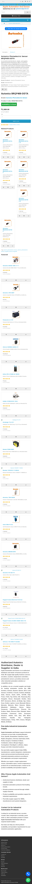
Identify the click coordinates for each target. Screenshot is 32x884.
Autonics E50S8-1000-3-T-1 (11, 265)
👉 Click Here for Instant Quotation (16, 28)
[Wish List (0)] (25, 1)
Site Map (3, 857)
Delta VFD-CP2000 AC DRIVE (11, 374)
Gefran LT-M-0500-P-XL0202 (11, 641)
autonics (19, 250)
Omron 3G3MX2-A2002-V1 (10, 347)
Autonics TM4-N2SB (9, 497)
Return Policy (4, 844)
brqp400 (7, 251)
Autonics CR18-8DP (8, 292)
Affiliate (3, 865)
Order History (4, 872)
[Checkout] (29, 1)
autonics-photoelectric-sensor (10, 250)
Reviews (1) (12, 52)
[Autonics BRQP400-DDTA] (16, 40)
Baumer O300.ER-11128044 (11, 470)
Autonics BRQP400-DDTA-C (8, 141)
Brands (2, 861)
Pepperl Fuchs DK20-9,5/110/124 (12, 599)
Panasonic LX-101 (8, 320)
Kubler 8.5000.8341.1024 (10, 401)
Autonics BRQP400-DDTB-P (8, 230)
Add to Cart (16, 121)
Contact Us (3, 854)
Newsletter (3, 875)
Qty (2, 114)
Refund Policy (4, 842)
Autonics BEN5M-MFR (9, 551)
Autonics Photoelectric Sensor (16, 98)
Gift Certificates (4, 863)
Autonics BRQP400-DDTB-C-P (24, 199)
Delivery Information (5, 847)
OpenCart (9, 881)
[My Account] (23, 1)
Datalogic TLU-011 (8, 422)
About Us (3, 845)
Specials (3, 866)
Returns (3, 856)
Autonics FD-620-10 (9, 572)
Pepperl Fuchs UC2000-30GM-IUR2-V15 (14, 620)
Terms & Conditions (5, 850)
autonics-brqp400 (13, 251)
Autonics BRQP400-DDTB (23, 170)
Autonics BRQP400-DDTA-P (8, 171)
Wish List (3, 874)
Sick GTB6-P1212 (8, 524)
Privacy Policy (4, 848)
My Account (3, 870)
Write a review (16, 124)
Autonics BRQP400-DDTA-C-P (24, 141)
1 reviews (11, 124)
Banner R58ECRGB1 (8, 449)
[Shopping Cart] (27, 1)
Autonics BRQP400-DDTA (14, 23)
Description (5, 52)
